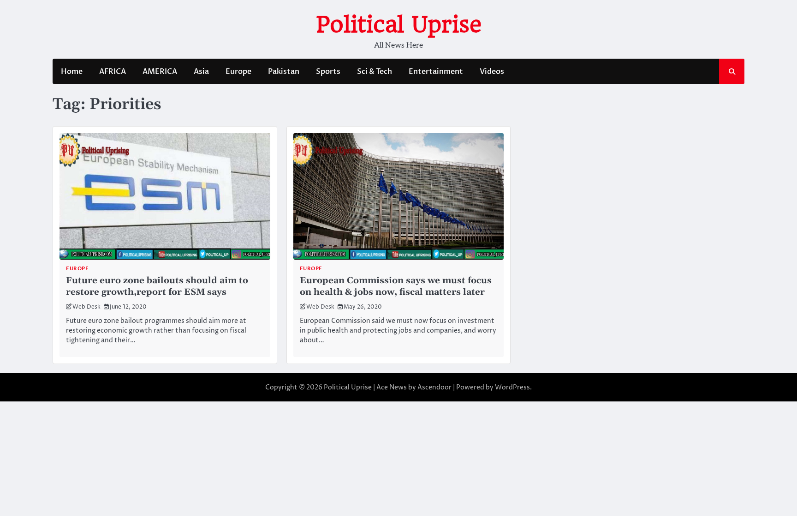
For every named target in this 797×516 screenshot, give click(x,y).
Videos (492, 72)
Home (72, 72)
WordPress (512, 387)
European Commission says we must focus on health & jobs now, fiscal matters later (396, 286)
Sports (328, 72)
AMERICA (160, 72)
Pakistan (283, 72)
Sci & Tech (374, 72)
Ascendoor (434, 387)
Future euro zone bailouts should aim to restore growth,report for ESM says (157, 286)
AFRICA (112, 72)
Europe (238, 72)
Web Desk (86, 307)
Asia (201, 72)
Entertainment (436, 72)
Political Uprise (399, 24)
